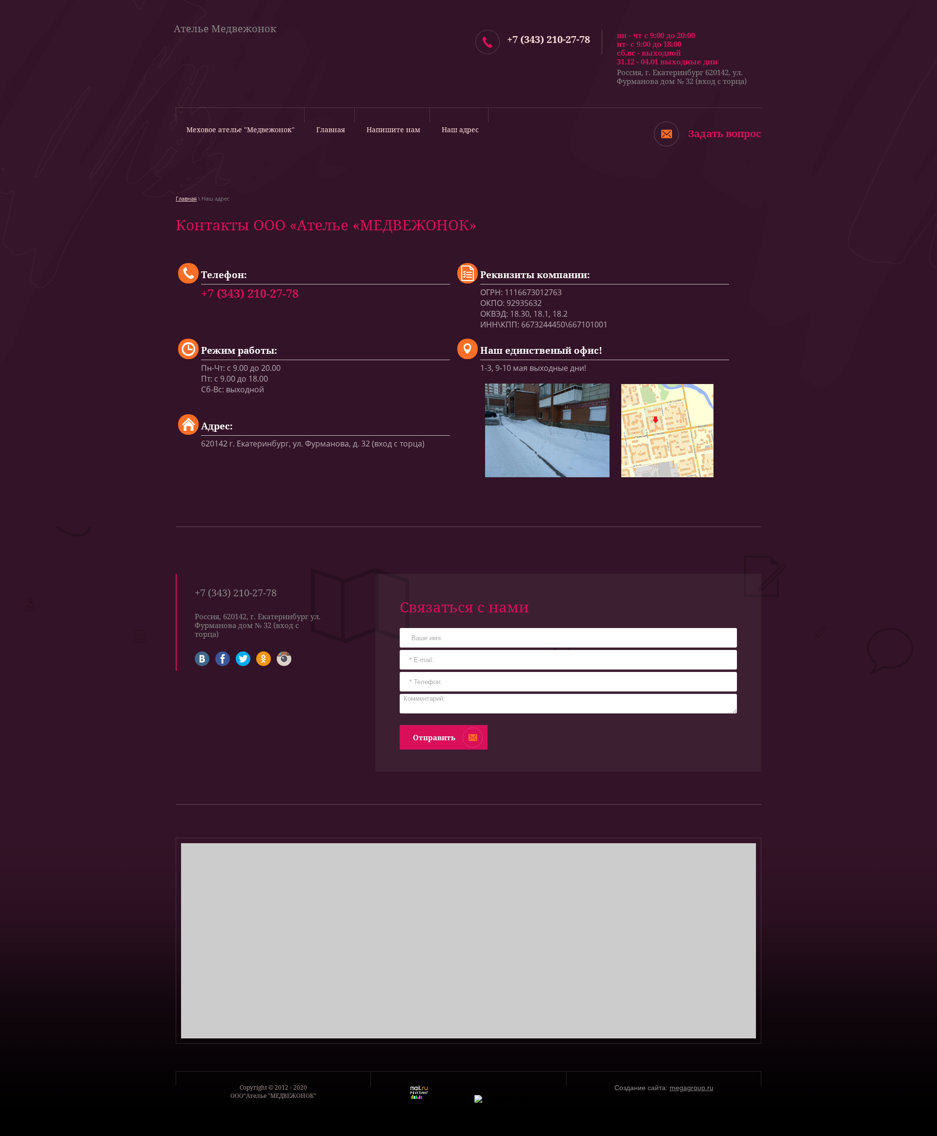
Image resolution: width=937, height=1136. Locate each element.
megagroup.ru (691, 1088)
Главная (186, 198)
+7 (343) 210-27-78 (548, 39)
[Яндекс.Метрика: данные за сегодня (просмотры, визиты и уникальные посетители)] (501, 1099)
